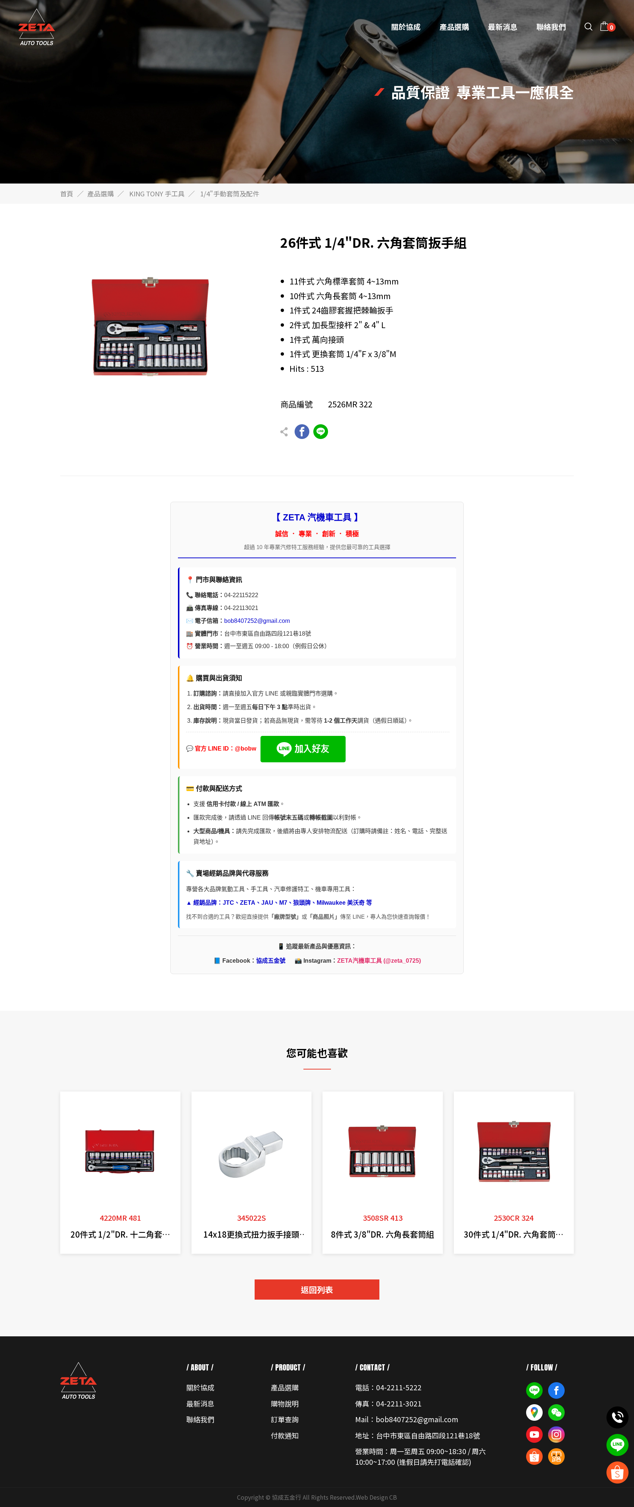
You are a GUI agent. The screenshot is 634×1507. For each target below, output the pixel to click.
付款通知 (285, 1435)
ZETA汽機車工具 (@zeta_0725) (379, 961)
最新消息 (502, 27)
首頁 (66, 193)
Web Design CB (376, 1497)
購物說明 (285, 1403)
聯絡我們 (551, 27)
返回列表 (317, 1289)
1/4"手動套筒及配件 (229, 193)
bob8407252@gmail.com (257, 621)
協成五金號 (270, 961)
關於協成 (405, 27)
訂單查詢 (285, 1419)
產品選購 (454, 27)
